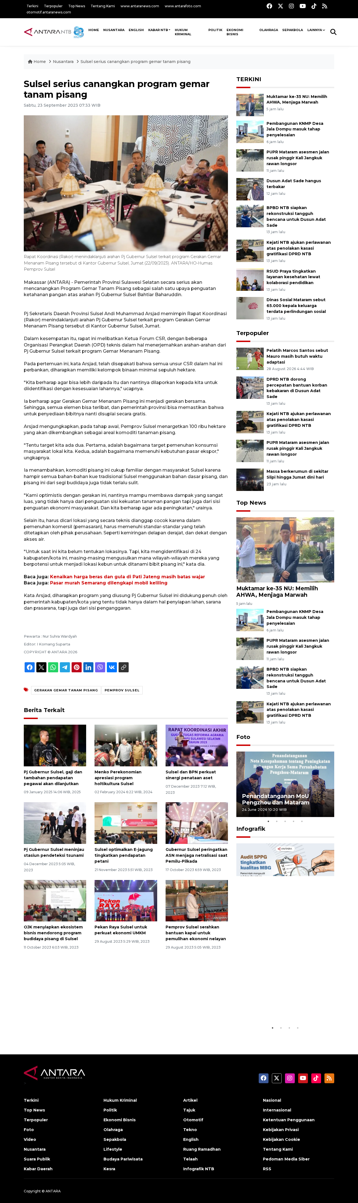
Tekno (190, 1129)
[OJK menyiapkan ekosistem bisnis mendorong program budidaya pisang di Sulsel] (55, 900)
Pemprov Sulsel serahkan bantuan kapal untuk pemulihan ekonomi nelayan (196, 933)
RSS (267, 1168)
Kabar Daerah (38, 1168)
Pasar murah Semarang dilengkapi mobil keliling (109, 583)
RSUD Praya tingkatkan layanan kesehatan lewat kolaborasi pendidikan (293, 277)
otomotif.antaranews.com (49, 12)
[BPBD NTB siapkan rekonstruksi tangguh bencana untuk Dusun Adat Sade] (250, 215)
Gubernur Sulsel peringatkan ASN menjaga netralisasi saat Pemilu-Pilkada (196, 855)
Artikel (190, 1100)
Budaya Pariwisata (123, 1159)
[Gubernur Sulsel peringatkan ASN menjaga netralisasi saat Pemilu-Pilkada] (197, 822)
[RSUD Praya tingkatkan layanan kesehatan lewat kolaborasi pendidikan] (250, 279)
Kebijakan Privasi (281, 1129)
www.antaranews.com (140, 6)
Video (30, 1139)
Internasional (277, 1110)
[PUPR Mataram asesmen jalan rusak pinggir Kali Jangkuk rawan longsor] (250, 160)
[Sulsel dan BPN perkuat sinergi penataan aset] (197, 745)
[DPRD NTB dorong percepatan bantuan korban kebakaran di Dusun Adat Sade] (250, 387)
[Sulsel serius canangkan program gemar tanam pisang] (285, 549)
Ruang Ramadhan (202, 1149)
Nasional (272, 1100)
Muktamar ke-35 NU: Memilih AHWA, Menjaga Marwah (277, 591)
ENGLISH (136, 30)
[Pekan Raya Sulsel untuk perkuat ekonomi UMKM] (126, 900)
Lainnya (314, 30)
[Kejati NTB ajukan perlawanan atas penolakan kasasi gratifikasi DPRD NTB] (250, 250)
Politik (215, 30)
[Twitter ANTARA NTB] (280, 6)
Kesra (109, 1168)
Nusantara (63, 61)
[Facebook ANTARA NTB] (269, 6)
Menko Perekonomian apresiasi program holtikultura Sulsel (118, 777)
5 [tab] (302, 821)
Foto (243, 737)
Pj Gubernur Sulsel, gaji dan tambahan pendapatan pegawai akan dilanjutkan (53, 777)
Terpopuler (53, 6)
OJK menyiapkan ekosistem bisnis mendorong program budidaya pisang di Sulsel (53, 933)
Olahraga (268, 30)
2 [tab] (277, 821)
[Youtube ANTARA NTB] (303, 6)
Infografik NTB (198, 1168)
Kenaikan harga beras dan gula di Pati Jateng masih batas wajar (127, 576)
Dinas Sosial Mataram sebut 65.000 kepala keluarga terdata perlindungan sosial (296, 305)
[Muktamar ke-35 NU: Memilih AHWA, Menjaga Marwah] (250, 104)
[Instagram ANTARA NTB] (291, 6)
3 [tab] (285, 821)
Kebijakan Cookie (281, 1139)
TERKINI (248, 79)
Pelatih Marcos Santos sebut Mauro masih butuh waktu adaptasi (297, 356)
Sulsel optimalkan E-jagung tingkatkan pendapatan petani (124, 855)
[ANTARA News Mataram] (55, 32)
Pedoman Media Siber (286, 1159)
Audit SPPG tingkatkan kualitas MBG (274, 1008)
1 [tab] (268, 821)
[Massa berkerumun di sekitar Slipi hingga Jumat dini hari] (250, 479)
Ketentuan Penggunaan (289, 1119)
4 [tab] (293, 821)
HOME (93, 30)
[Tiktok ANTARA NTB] (314, 6)
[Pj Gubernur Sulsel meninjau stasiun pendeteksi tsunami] (55, 822)
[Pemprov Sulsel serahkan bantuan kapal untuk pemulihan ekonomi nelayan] (197, 900)
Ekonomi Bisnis (235, 32)
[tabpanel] (285, 784)
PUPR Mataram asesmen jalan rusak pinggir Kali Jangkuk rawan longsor (298, 157)
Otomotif (193, 1119)
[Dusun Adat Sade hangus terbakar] (250, 188)
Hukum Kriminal (183, 32)
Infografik (250, 828)
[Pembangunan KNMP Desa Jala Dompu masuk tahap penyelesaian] (250, 131)
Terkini (32, 6)
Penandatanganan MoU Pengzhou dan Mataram (275, 799)
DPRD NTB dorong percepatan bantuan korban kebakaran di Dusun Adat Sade (297, 388)
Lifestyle (112, 1149)
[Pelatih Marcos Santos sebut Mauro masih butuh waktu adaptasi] (250, 358)
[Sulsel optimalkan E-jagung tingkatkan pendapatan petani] (126, 822)
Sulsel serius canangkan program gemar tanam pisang (135, 61)
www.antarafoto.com (183, 6)
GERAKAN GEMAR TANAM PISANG (66, 690)
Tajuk (189, 1110)
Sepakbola (292, 30)
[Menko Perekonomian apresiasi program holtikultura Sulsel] (126, 745)
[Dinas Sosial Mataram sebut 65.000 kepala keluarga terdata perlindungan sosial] (250, 308)
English (191, 1139)
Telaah (190, 1159)
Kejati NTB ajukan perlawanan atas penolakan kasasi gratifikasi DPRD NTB (299, 248)
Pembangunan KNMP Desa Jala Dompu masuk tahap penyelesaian (295, 129)
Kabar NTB (158, 30)
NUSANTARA (113, 30)
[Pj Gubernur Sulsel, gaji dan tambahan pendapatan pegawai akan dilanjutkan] (55, 745)
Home (39, 61)
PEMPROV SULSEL (122, 690)
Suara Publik (37, 1159)
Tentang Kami (103, 6)
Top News (76, 6)
